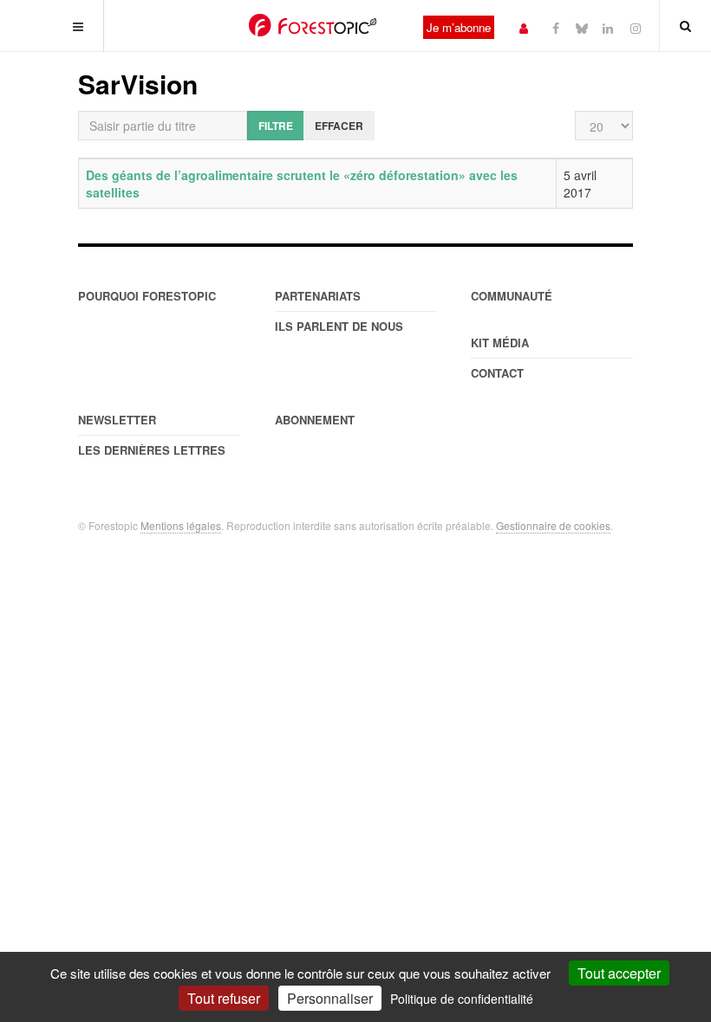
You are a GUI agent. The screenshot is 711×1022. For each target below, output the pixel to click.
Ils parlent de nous (339, 326)
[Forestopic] (312, 25)
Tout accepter (619, 973)
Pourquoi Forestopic (147, 296)
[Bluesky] (582, 27)
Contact (497, 373)
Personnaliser (330, 998)
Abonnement (315, 419)
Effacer (339, 125)
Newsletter (117, 419)
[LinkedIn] (608, 27)
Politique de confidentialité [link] (461, 998)
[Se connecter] (524, 27)
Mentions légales (180, 525)
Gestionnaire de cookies (553, 525)
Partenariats (318, 296)
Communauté (511, 296)
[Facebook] (556, 27)
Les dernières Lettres (151, 450)
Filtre (275, 125)
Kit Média (500, 342)
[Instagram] (635, 27)
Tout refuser (223, 998)
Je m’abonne (459, 27)
